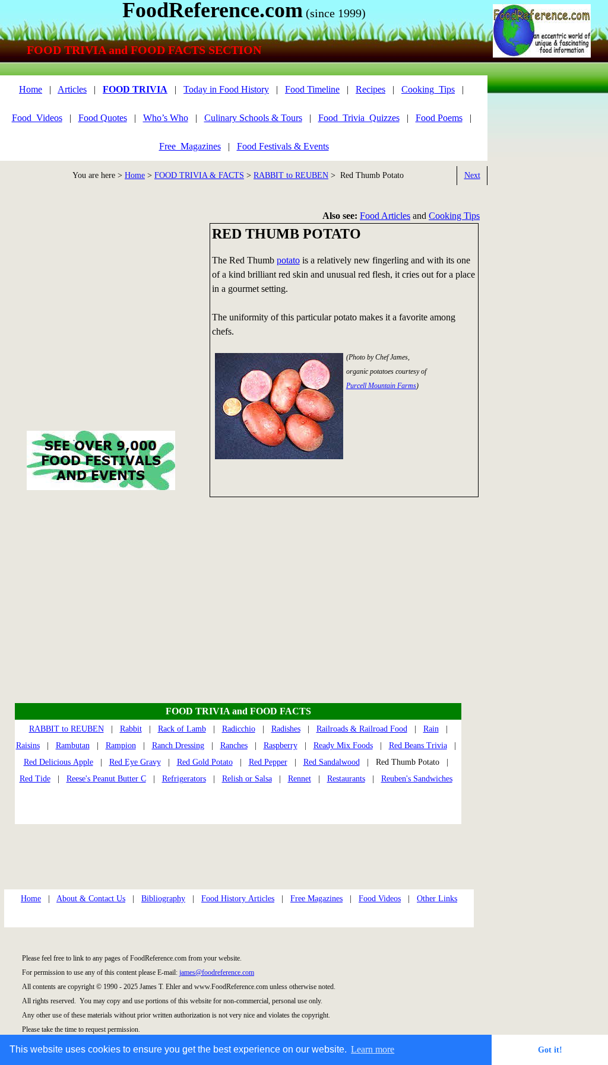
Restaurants (346, 778)
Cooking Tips (454, 216)
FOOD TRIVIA (135, 89)
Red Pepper (268, 762)
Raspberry (280, 745)
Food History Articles (237, 898)
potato (288, 260)
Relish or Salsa (247, 778)
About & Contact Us (90, 898)
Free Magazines (316, 898)
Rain (431, 728)
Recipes (370, 89)
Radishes (285, 728)
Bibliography (163, 898)
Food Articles (385, 216)
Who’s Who (165, 118)
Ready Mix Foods (343, 745)
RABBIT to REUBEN (291, 175)
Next (472, 175)
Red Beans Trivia (418, 745)
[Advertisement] (541, 270)
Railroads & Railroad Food (361, 728)
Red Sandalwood (331, 762)
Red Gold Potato (205, 762)
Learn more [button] (372, 1049)
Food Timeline (312, 89)
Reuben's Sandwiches (416, 778)
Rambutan (73, 745)
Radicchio (238, 728)
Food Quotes (102, 118)
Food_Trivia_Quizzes (359, 118)
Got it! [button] (550, 1049)
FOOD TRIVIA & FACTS (199, 175)
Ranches (234, 745)
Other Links (437, 898)
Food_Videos (37, 118)
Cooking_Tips (428, 89)
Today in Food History (226, 89)
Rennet (299, 778)
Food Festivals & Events (283, 146)
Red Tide (35, 778)
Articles (72, 89)
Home (135, 175)
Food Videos (380, 898)
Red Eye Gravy (135, 762)
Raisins (28, 745)
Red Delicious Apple (58, 762)
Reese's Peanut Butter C (106, 778)
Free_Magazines (190, 146)
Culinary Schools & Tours (253, 118)
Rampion (121, 745)
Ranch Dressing (178, 745)
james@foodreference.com (216, 972)
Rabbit (131, 728)
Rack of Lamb (182, 728)
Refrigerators (184, 778)
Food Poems (439, 118)
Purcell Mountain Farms (381, 386)
